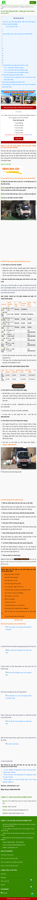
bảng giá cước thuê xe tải (24, 279)
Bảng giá (3, 877)
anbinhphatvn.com (13, 785)
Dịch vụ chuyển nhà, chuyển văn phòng (11, 862)
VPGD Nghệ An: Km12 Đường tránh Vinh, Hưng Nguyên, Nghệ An (17, 838)
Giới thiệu (3, 874)
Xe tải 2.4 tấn (19, 132)
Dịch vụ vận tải (5, 881)
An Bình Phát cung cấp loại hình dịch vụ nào (15, 65)
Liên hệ (3, 884)
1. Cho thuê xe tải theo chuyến (14, 67)
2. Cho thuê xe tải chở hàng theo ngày (16, 70)
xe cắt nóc (13, 410)
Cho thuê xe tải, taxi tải (7, 855)
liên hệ (29, 134)
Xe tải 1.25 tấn (19, 125)
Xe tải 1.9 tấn (19, 130)
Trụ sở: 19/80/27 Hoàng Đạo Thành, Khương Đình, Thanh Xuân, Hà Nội (17, 829)
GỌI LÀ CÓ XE (12, 26)
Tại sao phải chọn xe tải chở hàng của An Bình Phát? (17, 34)
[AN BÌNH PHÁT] (4, 2)
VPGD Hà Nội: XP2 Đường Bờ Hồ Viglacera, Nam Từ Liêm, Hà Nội (18, 834)
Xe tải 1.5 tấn (19, 128)
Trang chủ (3, 6)
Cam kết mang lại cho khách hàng (12, 75)
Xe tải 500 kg (19, 123)
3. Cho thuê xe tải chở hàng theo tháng (16, 72)
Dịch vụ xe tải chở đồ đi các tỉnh (9, 865)
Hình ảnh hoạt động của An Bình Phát (13, 82)
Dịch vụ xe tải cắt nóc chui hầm (9, 858)
